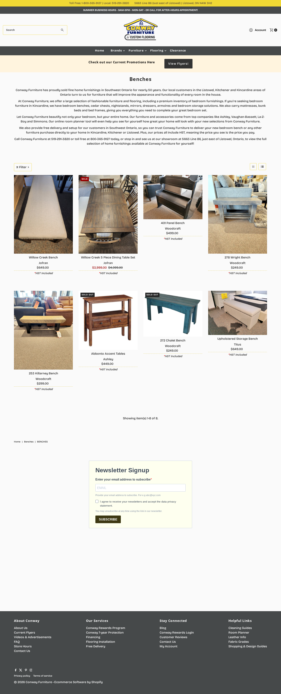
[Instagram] (31, 670)
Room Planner (238, 632)
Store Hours (23, 646)
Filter (23, 167)
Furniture (136, 50)
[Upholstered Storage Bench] (237, 313)
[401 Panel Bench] (172, 197)
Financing (93, 637)
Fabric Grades (238, 641)
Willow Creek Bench (43, 257)
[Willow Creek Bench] (43, 214)
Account (260, 30)
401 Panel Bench (173, 223)
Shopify (97, 682)
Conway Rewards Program (105, 628)
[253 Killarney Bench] (43, 330)
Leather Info (237, 637)
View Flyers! (178, 63)
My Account (168, 646)
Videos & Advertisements (32, 637)
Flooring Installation (100, 641)
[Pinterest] (26, 670)
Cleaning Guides (240, 628)
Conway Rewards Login (177, 632)
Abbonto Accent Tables (108, 353)
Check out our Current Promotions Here (122, 62)
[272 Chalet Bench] (172, 314)
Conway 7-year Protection (105, 632)
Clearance (178, 50)
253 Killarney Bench (43, 373)
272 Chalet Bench (172, 340)
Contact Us (22, 651)
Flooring (156, 50)
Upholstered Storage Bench (237, 338)
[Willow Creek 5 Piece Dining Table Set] (108, 214)
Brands (116, 50)
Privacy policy (22, 675)
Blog (163, 628)
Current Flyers (24, 632)
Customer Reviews (173, 637)
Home (99, 50)
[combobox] (35, 30)
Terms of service (42, 675)
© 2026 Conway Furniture (33, 682)
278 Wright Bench (237, 257)
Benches (28, 441)
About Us (21, 628)
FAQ (17, 641)
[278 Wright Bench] (237, 214)
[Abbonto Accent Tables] (108, 320)
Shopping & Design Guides (247, 646)
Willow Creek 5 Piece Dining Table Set (108, 257)
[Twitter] (20, 670)
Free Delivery (95, 646)
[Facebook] (15, 670)
